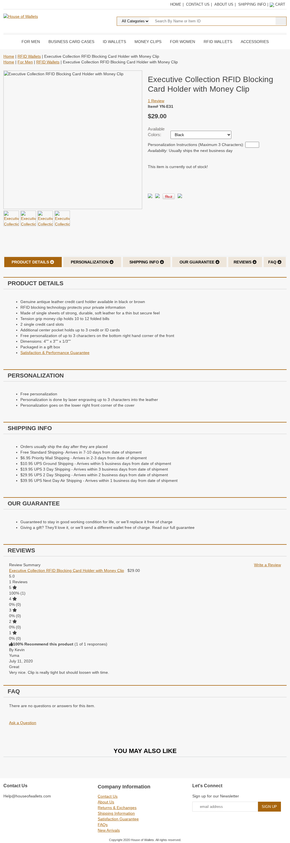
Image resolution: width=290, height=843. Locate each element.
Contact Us (198, 4)
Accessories (255, 41)
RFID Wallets (218, 41)
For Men (31, 41)
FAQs (103, 824)
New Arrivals (109, 830)
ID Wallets (114, 41)
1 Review (156, 100)
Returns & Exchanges (117, 807)
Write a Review (267, 565)
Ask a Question (22, 722)
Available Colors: (156, 131)
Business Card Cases (71, 41)
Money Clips (148, 41)
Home (175, 4)
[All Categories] (185, 21)
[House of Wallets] (20, 16)
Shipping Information (116, 813)
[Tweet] (150, 196)
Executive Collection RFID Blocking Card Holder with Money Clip (66, 570)
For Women (182, 41)
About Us (223, 4)
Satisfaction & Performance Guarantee (54, 352)
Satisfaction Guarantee (118, 819)
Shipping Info (252, 4)
